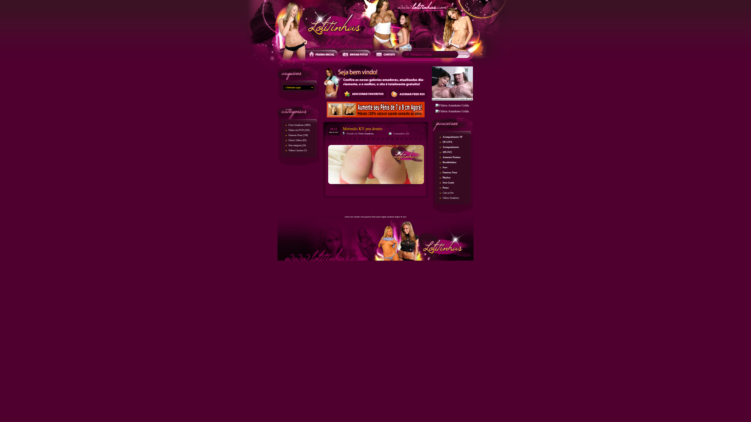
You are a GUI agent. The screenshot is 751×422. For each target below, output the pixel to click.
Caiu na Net (448, 192)
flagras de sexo (400, 217)
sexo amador (355, 217)
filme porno (376, 217)
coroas (347, 217)
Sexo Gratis (448, 182)
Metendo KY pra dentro (363, 128)
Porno (446, 187)
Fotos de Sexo (375, 25)
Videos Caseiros (296, 150)
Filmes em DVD (296, 130)
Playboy (447, 177)
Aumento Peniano (452, 157)
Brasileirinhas (449, 162)
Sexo (445, 167)
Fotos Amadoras (296, 125)
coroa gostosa (365, 217)
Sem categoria (294, 145)
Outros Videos (295, 140)
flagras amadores (387, 217)
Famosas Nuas (295, 135)
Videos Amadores (451, 198)
